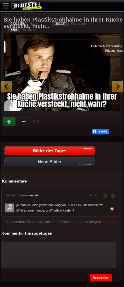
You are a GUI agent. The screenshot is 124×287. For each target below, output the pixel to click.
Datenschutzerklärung (106, 46)
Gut (9, 121)
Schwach (24, 121)
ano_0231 (34, 195)
